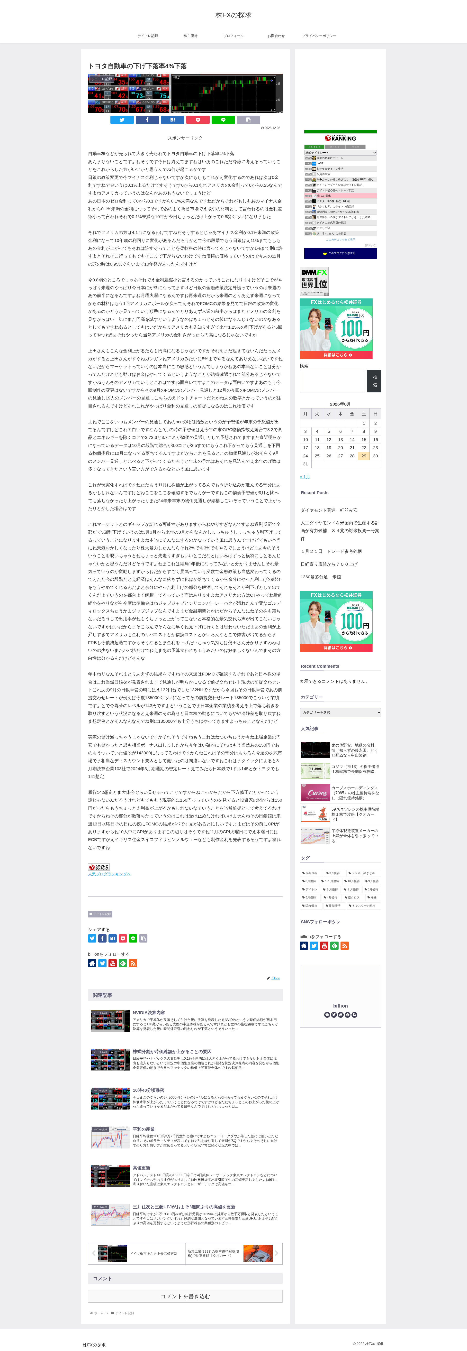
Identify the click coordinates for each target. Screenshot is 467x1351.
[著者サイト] (92, 963)
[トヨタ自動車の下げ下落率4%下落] (172, 120)
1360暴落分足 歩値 (321, 576)
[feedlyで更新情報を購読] (123, 963)
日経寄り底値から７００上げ (329, 564)
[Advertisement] (340, 88)
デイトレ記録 (102, 914)
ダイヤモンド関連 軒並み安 (329, 510)
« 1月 (305, 476)
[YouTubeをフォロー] (112, 963)
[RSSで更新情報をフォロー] (133, 963)
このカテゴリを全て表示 (340, 239)
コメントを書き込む (185, 1296)
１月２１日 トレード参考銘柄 (331, 551)
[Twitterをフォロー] (102, 963)
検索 (304, 365)
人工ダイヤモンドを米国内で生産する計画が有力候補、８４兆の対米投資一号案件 (340, 530)
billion (340, 1006)
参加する (371, 245)
